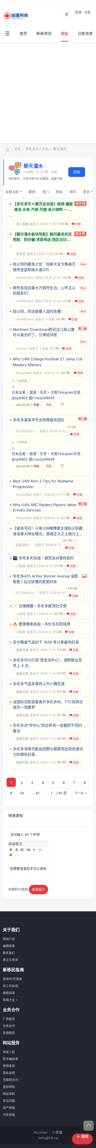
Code (40, 849)
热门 (45, 192)
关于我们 (11, 929)
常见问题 (9, 1100)
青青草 (20, 254)
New (83, 264)
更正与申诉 (10, 960)
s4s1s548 (23, 405)
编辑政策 (9, 946)
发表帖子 (38, 889)
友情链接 (9, 1033)
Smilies (10, 854)
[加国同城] (18, 16)
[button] (19, 381)
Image (22, 849)
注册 (87, 12)
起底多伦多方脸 (25, 545)
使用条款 (9, 1066)
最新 (32, 192)
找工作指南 (10, 986)
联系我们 (9, 953)
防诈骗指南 (10, 1059)
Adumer (22, 348)
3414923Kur (25, 277)
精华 (73, 192)
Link (28, 849)
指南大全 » (10, 1000)
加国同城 (7, 149)
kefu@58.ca (48, 1138)
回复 (78, 224)
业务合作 (9, 1026)
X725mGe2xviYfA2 (27, 431)
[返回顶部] (88, 1126)
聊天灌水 (59, 149)
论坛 (64, 33)
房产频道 (9, 1107)
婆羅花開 (22, 650)
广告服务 (9, 1019)
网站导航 (9, 1093)
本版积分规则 (18, 889)
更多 (86, 192)
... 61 (36, 793)
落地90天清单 (12, 979)
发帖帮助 (9, 1086)
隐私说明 (9, 1073)
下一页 (79, 793)
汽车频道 (9, 1114)
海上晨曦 (22, 224)
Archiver (41, 1132)
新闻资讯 (43, 33)
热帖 (59, 192)
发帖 (76, 172)
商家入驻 (9, 1052)
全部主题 (12, 192)
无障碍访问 (10, 1080)
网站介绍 (9, 939)
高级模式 (15, 844)
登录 (78, 12)
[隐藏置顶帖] (41, 216)
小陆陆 (20, 566)
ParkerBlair (24, 373)
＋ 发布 (82, 1136)
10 (22, 793)
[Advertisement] (48, 93)
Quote (34, 849)
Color (16, 849)
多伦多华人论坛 (36, 149)
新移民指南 (13, 969)
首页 (23, 33)
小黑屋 (57, 1132)
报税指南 (9, 993)
